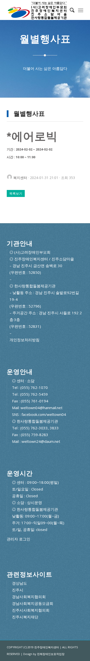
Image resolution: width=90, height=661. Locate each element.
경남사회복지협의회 (29, 596)
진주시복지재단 (25, 616)
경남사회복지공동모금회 (32, 603)
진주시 (17, 589)
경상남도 (19, 583)
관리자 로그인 (18, 539)
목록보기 (15, 193)
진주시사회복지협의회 (31, 610)
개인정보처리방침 (25, 339)
